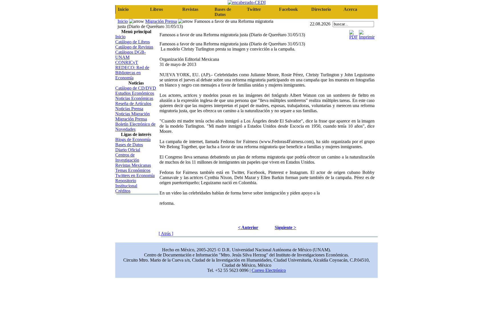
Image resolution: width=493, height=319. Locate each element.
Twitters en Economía (135, 175)
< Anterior (248, 227)
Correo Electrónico (269, 270)
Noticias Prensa (129, 108)
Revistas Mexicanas (133, 165)
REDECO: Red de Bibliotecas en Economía (132, 72)
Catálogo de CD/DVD (135, 88)
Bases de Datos (129, 144)
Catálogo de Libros (132, 41)
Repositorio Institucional (126, 183)
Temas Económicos (132, 170)
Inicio (123, 21)
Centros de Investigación (127, 157)
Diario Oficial (127, 149)
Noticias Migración (132, 113)
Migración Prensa (161, 21)
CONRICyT (126, 62)
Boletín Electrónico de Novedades (135, 127)
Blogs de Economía (133, 139)
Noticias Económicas (134, 98)
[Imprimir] (367, 33)
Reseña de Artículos (133, 103)
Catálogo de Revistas (134, 47)
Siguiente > (285, 227)
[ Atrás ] (166, 233)
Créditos (122, 190)
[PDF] (353, 33)
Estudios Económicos (134, 93)
